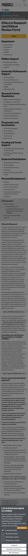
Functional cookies (11, 534)
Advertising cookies (12, 537)
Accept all (14, 545)
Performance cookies (12, 540)
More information (14, 552)
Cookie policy (21, 528)
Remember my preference (14, 549)
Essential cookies (11, 530)
